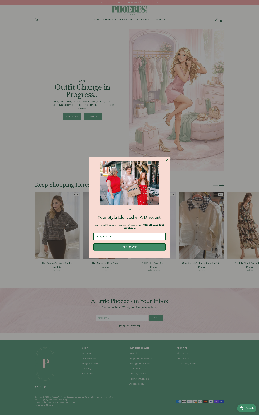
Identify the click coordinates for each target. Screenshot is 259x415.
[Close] (166, 160)
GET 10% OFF (129, 247)
